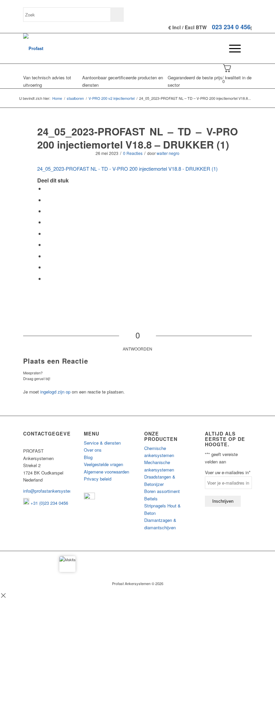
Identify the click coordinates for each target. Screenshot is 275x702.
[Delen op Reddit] (47, 267)
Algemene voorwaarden (106, 471)
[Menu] (231, 48)
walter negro (168, 153)
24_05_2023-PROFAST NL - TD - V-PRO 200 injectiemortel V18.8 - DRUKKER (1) (127, 168)
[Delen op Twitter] (47, 199)
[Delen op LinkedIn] (47, 233)
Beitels (151, 498)
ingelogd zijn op (55, 391)
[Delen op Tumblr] (47, 244)
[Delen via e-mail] (47, 278)
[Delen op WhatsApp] (47, 210)
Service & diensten (102, 443)
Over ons (93, 450)
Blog (88, 457)
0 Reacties (133, 153)
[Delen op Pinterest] (47, 221)
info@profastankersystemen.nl (52, 491)
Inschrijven (222, 501)
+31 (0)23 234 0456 (48, 503)
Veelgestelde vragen (103, 464)
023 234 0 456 (231, 27)
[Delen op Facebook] (47, 188)
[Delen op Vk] (47, 255)
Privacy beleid (97, 479)
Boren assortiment (162, 491)
